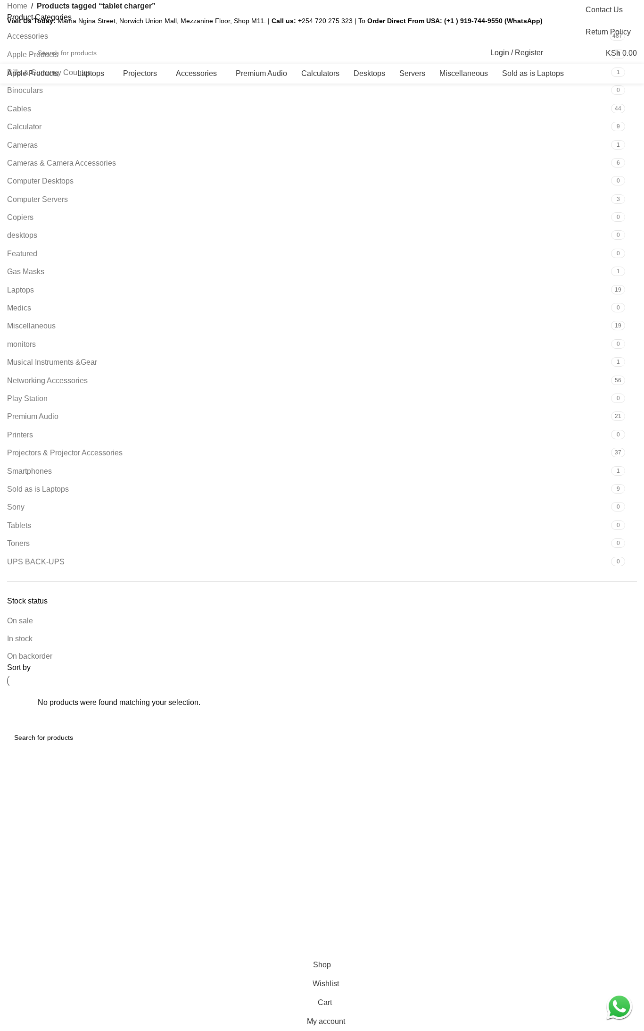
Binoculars (25, 90)
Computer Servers (37, 199)
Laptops (20, 290)
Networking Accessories (47, 381)
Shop (174, 796)
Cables (19, 109)
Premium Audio (32, 416)
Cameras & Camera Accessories (61, 163)
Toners (18, 543)
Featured (22, 254)
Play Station (27, 398)
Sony (16, 507)
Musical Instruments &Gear (52, 362)
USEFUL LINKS (351, 780)
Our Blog (180, 812)
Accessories (185, 828)
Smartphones (29, 471)
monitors (21, 344)
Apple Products (189, 860)
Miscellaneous (31, 326)
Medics (19, 308)
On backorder (29, 656)
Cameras (22, 145)
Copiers (20, 217)
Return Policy (346, 828)
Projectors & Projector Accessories (65, 453)
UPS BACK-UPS (36, 562)
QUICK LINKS (188, 780)
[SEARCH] (470, 53)
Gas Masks (25, 272)
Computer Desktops (40, 181)
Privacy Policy (347, 796)
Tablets (19, 525)
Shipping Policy (349, 812)
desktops (22, 235)
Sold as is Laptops (38, 489)
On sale (20, 621)
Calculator (24, 127)
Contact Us (343, 844)
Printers (20, 435)
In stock (20, 639)
